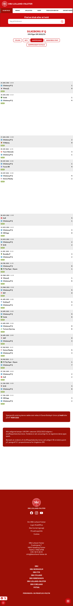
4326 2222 (15, 418)
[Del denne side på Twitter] (5, 598)
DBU (36, 566)
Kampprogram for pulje (36, 45)
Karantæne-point (52, 40)
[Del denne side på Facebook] (2, 598)
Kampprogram (37, 40)
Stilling (17, 40)
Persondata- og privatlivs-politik (36, 593)
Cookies (36, 534)
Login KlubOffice (36, 525)
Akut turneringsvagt (36, 528)
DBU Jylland (36, 575)
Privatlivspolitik (36, 531)
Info (26, 40)
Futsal (37, 587)
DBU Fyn (36, 572)
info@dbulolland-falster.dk (36, 554)
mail (61, 415)
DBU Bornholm (36, 569)
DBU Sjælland (36, 584)
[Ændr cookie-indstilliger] (3, 603)
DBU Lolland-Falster (36, 581)
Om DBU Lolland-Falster (36, 522)
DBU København (36, 578)
